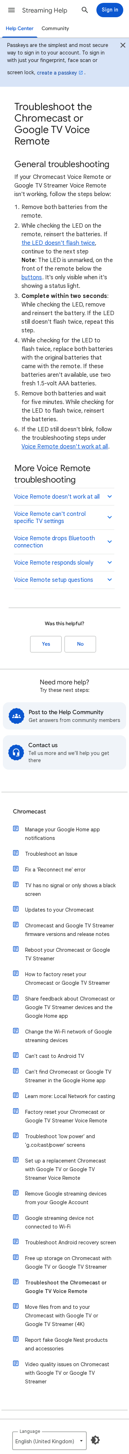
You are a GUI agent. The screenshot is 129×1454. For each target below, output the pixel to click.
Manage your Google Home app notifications (62, 833)
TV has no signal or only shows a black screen (70, 889)
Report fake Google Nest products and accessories (66, 1344)
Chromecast (29, 811)
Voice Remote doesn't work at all (65, 446)
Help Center (20, 28)
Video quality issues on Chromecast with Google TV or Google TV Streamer (67, 1373)
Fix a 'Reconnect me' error (55, 869)
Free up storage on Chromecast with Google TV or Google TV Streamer (68, 1262)
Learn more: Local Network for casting (70, 1096)
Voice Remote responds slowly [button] (53, 562)
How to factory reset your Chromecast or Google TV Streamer (67, 978)
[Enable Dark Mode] (95, 1440)
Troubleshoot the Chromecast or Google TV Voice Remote (66, 1286)
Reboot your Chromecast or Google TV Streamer (67, 954)
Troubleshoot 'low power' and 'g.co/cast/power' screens (60, 1140)
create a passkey (57, 73)
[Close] (123, 46)
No (80, 644)
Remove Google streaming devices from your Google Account (65, 1198)
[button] (11, 10)
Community (55, 28)
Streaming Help (44, 10)
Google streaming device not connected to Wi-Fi (59, 1222)
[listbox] (49, 1440)
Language (30, 1431)
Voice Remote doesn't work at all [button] (57, 496)
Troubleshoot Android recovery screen (70, 1242)
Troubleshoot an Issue (51, 854)
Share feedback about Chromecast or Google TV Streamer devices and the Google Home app (70, 1007)
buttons (32, 277)
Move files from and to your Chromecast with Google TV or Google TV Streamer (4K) (61, 1315)
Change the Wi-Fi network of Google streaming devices (68, 1036)
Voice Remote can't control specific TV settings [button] (50, 517)
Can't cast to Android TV (54, 1056)
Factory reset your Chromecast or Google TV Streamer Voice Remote (66, 1116)
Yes (46, 644)
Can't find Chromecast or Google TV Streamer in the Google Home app (68, 1076)
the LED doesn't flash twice (58, 243)
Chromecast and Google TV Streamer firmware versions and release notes (69, 929)
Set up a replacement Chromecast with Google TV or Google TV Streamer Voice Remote (65, 1169)
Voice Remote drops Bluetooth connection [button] (54, 542)
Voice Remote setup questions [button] (53, 580)
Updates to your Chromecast (59, 910)
